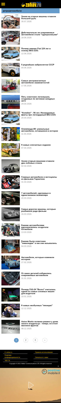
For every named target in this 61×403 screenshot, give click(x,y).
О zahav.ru (8, 352)
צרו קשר (7, 360)
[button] (58, 366)
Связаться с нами (41, 357)
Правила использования (44, 352)
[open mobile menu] (3, 4)
